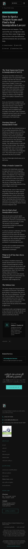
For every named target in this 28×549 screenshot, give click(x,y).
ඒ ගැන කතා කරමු (13, 387)
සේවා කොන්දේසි (20, 527)
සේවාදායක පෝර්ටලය (7, 460)
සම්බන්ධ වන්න (5, 457)
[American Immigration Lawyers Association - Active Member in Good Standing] (14, 431)
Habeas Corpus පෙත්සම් (7, 479)
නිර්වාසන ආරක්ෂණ (6, 473)
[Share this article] (9, 341)
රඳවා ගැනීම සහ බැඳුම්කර (7, 482)
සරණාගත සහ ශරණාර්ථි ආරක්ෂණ (9, 469)
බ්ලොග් (4, 451)
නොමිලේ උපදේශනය (10, 511)
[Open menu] (24, 3)
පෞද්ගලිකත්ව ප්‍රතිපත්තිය (9, 527)
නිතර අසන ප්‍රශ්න (6, 454)
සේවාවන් (4, 448)
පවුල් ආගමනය (5, 476)
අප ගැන (4, 445)
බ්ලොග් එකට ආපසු (9, 8)
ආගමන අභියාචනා (6, 485)
